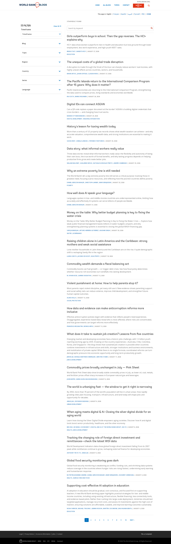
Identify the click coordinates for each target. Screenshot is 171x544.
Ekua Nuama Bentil (125, 508)
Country (25, 71)
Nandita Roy (81, 51)
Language (26, 89)
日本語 (149, 14)
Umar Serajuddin (105, 182)
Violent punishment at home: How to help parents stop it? (102, 283)
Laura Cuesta (72, 256)
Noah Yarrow (72, 508)
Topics (116, 5)
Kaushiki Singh (105, 230)
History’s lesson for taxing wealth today (91, 126)
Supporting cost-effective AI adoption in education (98, 485)
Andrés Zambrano (120, 163)
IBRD (39, 541)
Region (25, 62)
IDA (44, 541)
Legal (21, 534)
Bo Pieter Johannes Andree (76, 475)
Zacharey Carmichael (126, 475)
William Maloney (73, 163)
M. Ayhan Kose (72, 276)
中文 (143, 14)
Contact (126, 5)
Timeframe (26, 29)
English (109, 14)
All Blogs (107, 5)
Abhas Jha (70, 401)
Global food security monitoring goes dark (93, 460)
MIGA (53, 541)
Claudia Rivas (93, 74)
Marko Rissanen (81, 97)
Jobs (53, 534)
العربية (130, 14)
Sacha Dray (71, 141)
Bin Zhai (70, 427)
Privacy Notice (29, 534)
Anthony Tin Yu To (74, 453)
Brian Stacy (71, 51)
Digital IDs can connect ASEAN (86, 104)
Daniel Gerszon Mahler (75, 182)
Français (116, 14)
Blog (24, 43)
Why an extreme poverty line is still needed (93, 171)
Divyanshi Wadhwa (82, 401)
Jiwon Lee (70, 357)
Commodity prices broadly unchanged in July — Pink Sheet (103, 367)
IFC (48, 541)
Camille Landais (82, 141)
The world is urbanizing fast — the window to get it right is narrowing (109, 387)
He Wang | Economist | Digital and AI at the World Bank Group (97, 427)
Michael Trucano (84, 508)
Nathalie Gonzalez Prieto (103, 163)
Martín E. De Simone (110, 508)
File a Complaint (146, 534)
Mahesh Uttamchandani (76, 116)
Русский (137, 14)
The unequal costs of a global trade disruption (95, 62)
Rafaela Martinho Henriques (85, 357)
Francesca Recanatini (75, 326)
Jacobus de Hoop (84, 256)
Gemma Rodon (97, 508)
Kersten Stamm (102, 357)
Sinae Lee (85, 453)
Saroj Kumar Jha (73, 230)
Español (123, 14)
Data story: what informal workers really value (95, 148)
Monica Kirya (88, 326)
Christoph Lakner (91, 182)
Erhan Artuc (71, 74)
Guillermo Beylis (86, 163)
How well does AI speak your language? (90, 193)
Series (24, 80)
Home (97, 5)
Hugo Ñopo (95, 256)
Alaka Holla (71, 298)
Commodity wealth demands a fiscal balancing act (98, 264)
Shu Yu (124, 427)
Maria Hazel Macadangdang (86, 379)
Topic (24, 53)
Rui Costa (70, 97)
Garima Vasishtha (84, 276)
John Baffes (71, 379)
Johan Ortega (82, 74)
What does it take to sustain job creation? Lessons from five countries (110, 334)
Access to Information (43, 534)
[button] (149, 6)
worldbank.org (143, 1)
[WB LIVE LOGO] (138, 5)
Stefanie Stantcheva (96, 141)
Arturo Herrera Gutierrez (89, 230)
